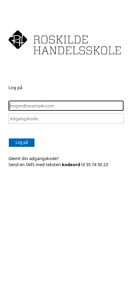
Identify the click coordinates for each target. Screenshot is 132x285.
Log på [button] (22, 142)
